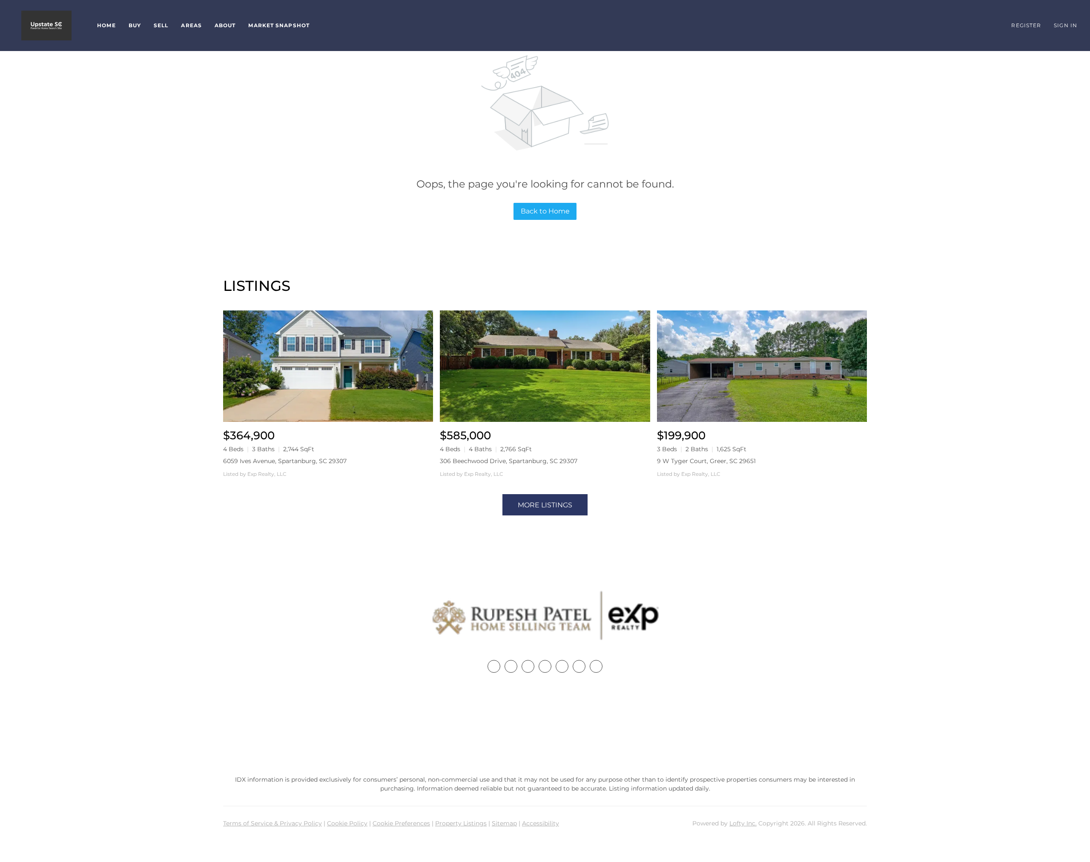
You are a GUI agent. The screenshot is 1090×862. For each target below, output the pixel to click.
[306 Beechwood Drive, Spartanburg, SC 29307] (545, 365)
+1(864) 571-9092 (545, 725)
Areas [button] (191, 25)
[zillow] (545, 666)
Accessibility (540, 823)
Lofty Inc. (743, 823)
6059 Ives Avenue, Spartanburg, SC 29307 (285, 461)
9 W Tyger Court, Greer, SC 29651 (706, 461)
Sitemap (504, 823)
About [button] (225, 25)
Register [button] (1026, 25)
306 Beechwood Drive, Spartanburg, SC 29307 (508, 461)
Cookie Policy (347, 823)
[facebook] (494, 666)
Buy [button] (135, 25)
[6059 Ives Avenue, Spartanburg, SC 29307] (328, 365)
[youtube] (579, 666)
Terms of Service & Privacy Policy (272, 823)
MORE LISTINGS (545, 505)
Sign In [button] (1065, 25)
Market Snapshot (279, 25)
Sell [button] (161, 25)
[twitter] (528, 666)
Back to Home (545, 211)
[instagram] (562, 666)
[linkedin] (511, 666)
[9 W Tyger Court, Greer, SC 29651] (762, 365)
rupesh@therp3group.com (545, 741)
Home (106, 25)
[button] (46, 25)
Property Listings (461, 823)
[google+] (596, 666)
